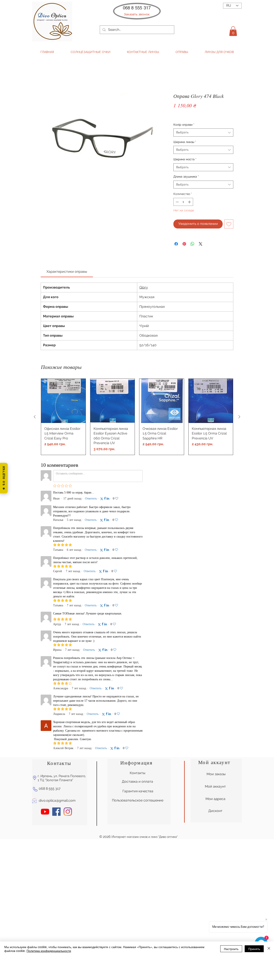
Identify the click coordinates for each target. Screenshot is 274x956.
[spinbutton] (183, 202)
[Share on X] (200, 243)
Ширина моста (185, 159)
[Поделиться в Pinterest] (184, 243)
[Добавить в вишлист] (228, 223)
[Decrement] (176, 202)
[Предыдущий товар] (34, 416)
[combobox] (203, 132)
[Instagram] (68, 548)
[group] (137, 416)
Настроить (231, 949)
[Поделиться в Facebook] (176, 243)
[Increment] (189, 202)
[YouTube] (45, 548)
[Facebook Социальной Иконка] (56, 548)
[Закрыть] (268, 949)
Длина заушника (186, 176)
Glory (143, 287)
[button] (137, 14)
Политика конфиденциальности (49, 951)
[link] (66, 272)
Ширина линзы (184, 142)
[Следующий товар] (239, 416)
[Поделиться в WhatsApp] (192, 243)
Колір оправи (183, 124)
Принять (254, 949)
